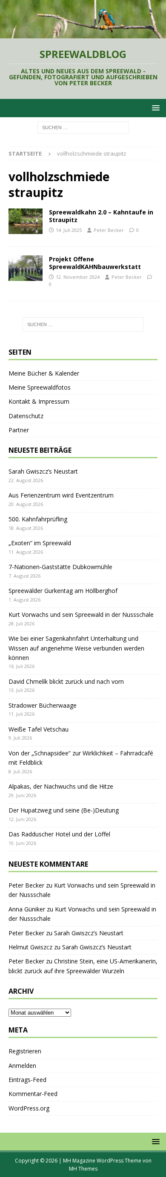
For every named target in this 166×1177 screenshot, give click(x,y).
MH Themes (83, 1168)
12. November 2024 (78, 277)
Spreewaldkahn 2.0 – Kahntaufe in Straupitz (101, 216)
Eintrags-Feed (27, 1080)
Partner (19, 430)
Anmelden (22, 1065)
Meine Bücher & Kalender (44, 373)
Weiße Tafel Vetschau (39, 729)
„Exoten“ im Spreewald (40, 543)
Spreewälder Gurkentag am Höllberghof (63, 591)
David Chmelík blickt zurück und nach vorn (66, 681)
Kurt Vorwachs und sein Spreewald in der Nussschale (81, 614)
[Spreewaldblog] (83, 33)
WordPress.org (29, 1108)
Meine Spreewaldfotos (40, 387)
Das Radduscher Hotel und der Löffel (59, 834)
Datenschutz (26, 416)
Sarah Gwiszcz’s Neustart (43, 471)
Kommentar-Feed (33, 1094)
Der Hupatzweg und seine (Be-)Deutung (64, 810)
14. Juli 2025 (69, 230)
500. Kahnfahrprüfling (38, 519)
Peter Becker (109, 230)
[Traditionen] (26, 221)
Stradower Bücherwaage (43, 705)
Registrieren (25, 1051)
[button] (154, 107)
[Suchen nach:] (83, 127)
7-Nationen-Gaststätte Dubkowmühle (60, 567)
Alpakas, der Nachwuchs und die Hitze (61, 786)
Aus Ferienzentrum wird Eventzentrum (61, 495)
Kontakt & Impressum (39, 401)
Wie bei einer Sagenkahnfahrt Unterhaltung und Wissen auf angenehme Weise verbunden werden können (76, 648)
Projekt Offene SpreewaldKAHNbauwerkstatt (95, 263)
